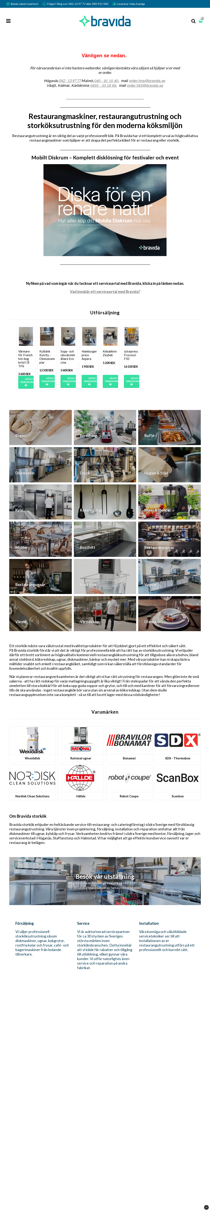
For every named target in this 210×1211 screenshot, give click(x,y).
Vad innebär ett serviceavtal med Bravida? (105, 291)
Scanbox (178, 796)
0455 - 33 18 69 (103, 86)
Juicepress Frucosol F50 (131, 355)
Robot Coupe (129, 796)
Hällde (81, 796)
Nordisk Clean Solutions (32, 796)
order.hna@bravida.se (147, 81)
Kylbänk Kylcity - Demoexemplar (47, 356)
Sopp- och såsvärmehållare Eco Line (67, 356)
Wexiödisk (32, 758)
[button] (201, 21)
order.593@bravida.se (145, 86)
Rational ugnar (80, 758)
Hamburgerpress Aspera (89, 355)
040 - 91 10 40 (106, 81)
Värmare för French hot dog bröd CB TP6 (25, 358)
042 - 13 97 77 (70, 80)
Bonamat (129, 758)
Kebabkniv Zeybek (110, 353)
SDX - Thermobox (177, 758)
